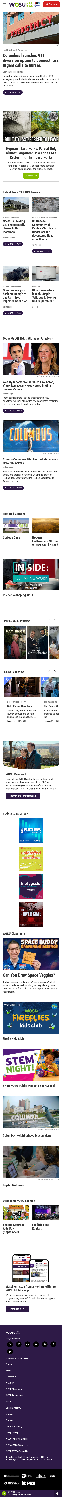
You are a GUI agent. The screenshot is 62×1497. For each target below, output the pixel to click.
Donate (53, 4)
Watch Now (31, 175)
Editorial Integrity (13, 1408)
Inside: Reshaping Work (18, 595)
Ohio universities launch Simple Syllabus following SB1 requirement (44, 295)
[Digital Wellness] (31, 1162)
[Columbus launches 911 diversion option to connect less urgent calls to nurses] (31, 28)
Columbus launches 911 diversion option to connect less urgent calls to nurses (31, 60)
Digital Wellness (13, 1185)
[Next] (54, 621)
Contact (9, 1420)
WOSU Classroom (14, 933)
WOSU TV (10, 1383)
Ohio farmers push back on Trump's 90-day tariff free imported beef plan (15, 295)
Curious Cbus (11, 537)
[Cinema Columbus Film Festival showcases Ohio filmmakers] (31, 436)
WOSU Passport (16, 774)
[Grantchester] (37, 642)
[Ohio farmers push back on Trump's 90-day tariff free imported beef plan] (16, 273)
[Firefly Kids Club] (31, 1018)
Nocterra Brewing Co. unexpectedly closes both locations (14, 226)
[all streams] (58, 1493)
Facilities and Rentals (40, 1226)
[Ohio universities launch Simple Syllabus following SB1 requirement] (45, 273)
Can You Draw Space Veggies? (29, 975)
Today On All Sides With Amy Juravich (27, 338)
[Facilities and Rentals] (45, 1212)
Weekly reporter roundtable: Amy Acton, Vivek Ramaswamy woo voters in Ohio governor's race (28, 385)
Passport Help (12, 1433)
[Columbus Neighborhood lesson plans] (31, 1112)
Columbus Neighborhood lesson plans (27, 1135)
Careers (9, 1414)
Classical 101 (12, 1377)
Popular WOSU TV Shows (17, 620)
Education (36, 286)
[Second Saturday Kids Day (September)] (16, 1212)
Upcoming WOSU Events (18, 1201)
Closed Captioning (14, 1426)
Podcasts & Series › (15, 813)
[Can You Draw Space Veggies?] (31, 954)
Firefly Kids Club (13, 1038)
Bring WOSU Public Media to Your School (29, 1086)
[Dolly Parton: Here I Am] (22, 687)
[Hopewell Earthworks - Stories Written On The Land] (45, 525)
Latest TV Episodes (14, 671)
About (8, 1402)
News (8, 1370)
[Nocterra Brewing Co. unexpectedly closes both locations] (16, 204)
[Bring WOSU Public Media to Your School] (31, 1065)
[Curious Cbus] (16, 525)
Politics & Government (12, 286)
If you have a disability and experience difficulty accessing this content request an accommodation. (29, 1458)
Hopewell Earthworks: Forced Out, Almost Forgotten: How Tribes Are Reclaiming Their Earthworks (31, 152)
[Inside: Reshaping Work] (31, 574)
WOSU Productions (14, 1395)
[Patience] (15, 642)
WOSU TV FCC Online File (17, 1451)
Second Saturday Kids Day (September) (13, 1228)
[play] (4, 1493)
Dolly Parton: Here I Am (16, 702)
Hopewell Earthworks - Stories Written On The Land (45, 541)
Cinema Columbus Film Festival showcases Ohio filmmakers (30, 461)
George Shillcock (9, 72)
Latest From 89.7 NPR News (20, 192)
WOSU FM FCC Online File (17, 1439)
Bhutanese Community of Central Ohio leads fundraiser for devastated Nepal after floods (44, 230)
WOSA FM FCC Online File (17, 1445)
